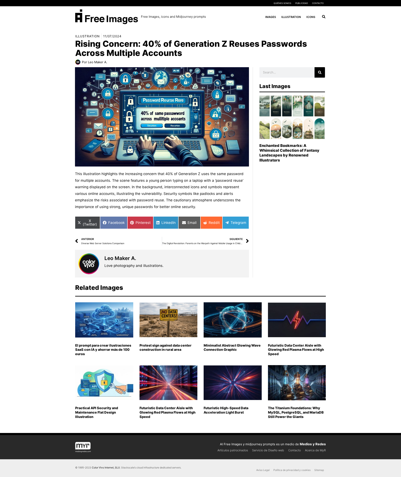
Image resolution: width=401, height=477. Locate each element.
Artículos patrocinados (232, 450)
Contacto (318, 3)
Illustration (87, 36)
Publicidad (301, 3)
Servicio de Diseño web (268, 450)
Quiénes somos (282, 3)
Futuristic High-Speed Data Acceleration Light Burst (226, 410)
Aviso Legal (263, 470)
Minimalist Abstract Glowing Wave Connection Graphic (232, 347)
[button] (324, 17)
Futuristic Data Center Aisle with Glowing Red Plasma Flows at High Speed (296, 349)
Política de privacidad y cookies (292, 470)
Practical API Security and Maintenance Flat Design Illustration (96, 412)
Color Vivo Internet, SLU (106, 467)
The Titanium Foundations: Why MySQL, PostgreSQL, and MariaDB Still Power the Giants (296, 412)
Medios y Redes (313, 444)
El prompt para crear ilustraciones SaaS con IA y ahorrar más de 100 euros (103, 349)
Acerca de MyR (315, 450)
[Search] (320, 72)
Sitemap (319, 470)
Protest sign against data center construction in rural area (166, 347)
